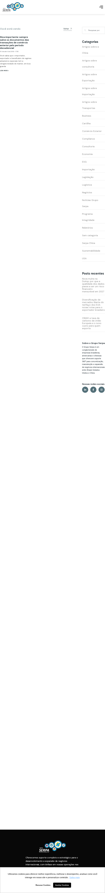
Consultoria (88, 146)
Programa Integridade (88, 217)
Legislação (87, 177)
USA (84, 258)
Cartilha (86, 123)
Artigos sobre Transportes (89, 105)
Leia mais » (4, 71)
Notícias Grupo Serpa (90, 203)
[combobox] (93, 30)
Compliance (88, 138)
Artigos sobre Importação (89, 91)
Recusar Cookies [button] (43, 885)
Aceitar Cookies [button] (62, 885)
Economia (87, 154)
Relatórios (87, 227)
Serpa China (88, 243)
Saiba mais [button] (74, 877)
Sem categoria (90, 235)
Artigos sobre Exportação (89, 77)
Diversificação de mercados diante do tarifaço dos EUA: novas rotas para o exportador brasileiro (93, 304)
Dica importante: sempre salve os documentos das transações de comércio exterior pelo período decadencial (14, 43)
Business (86, 115)
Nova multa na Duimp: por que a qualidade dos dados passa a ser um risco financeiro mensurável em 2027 (93, 285)
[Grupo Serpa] (13, 7)
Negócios (87, 192)
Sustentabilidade (91, 250)
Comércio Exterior (92, 131)
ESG (84, 161)
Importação (88, 169)
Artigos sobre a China (90, 49)
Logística (87, 184)
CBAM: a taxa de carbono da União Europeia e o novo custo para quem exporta (91, 323)
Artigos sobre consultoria (89, 63)
